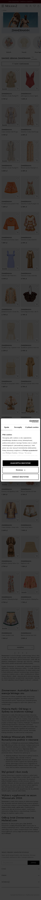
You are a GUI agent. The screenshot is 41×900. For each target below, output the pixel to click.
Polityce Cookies (12, 453)
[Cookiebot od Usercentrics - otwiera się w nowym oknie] (29, 421)
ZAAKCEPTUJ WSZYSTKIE (20, 463)
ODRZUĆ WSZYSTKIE (20, 477)
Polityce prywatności (30, 450)
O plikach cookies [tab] (32, 427)
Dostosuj (19, 470)
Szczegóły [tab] (18, 427)
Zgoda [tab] (6, 427)
